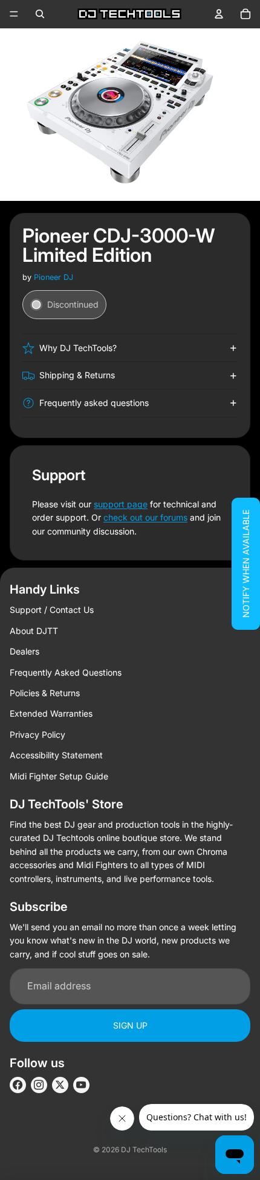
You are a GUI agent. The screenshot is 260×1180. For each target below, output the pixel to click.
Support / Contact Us (52, 609)
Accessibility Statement (56, 755)
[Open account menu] (219, 14)
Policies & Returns (45, 693)
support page (121, 504)
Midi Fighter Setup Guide (59, 776)
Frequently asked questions (94, 403)
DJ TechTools (144, 1149)
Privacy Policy (37, 734)
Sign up (130, 1025)
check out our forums (145, 517)
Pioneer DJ (53, 277)
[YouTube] (81, 1085)
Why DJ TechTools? (78, 348)
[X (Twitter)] (60, 1085)
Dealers (24, 651)
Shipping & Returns (77, 375)
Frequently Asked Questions (66, 672)
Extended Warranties (51, 713)
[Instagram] (39, 1085)
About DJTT (34, 631)
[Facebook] (18, 1085)
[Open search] (40, 14)
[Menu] (14, 14)
